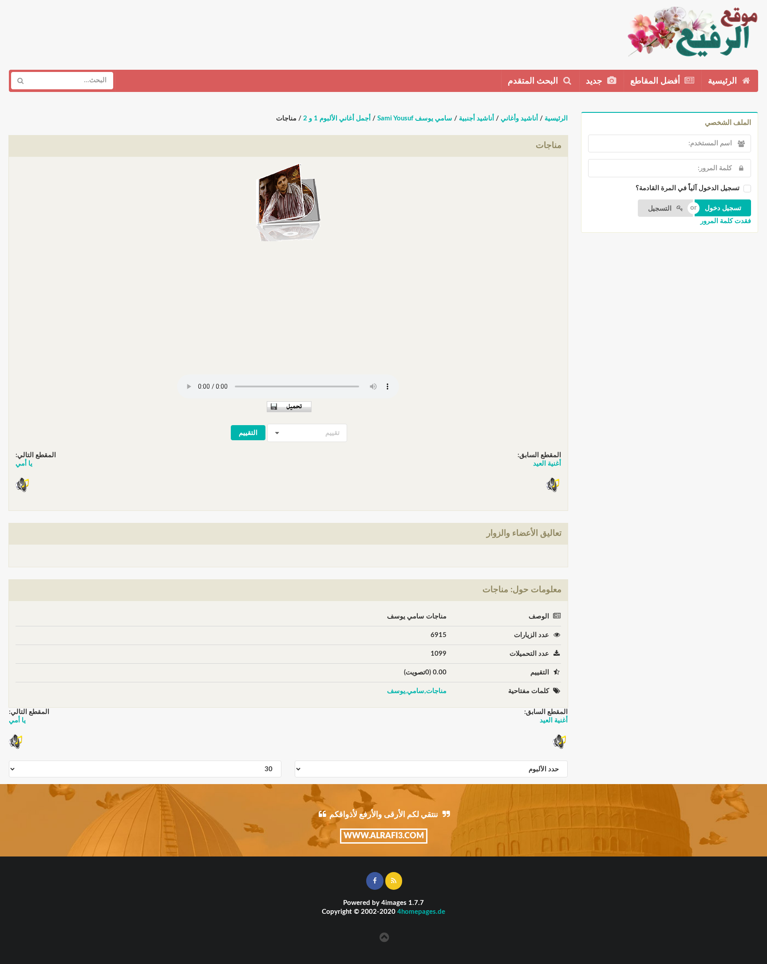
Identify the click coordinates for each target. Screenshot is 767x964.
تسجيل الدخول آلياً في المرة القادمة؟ (687, 188)
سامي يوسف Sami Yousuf (414, 118)
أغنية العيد (547, 463)
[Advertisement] (171, 32)
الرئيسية (723, 81)
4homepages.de (421, 911)
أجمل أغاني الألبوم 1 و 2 (337, 118)
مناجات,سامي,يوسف (417, 691)
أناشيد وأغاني (519, 118)
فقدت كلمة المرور (725, 221)
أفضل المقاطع (656, 81)
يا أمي (24, 463)
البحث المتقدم (534, 81)
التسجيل (660, 208)
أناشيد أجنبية (476, 118)
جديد (595, 81)
